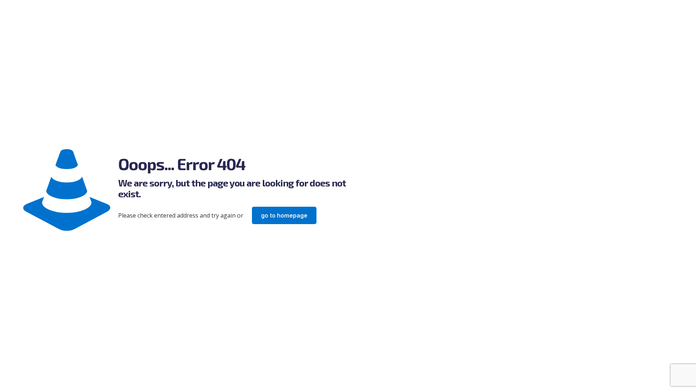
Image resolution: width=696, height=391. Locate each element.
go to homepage (284, 215)
